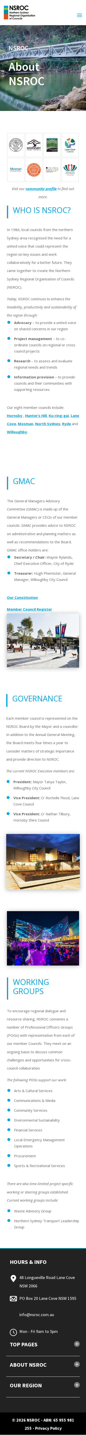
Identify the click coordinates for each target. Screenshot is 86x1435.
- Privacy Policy (47, 1428)
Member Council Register (29, 609)
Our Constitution (22, 597)
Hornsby (14, 415)
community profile (41, 188)
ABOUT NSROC (28, 1364)
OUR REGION (26, 1385)
